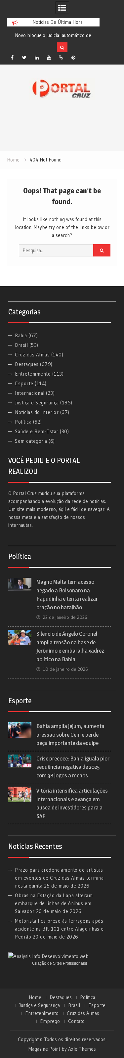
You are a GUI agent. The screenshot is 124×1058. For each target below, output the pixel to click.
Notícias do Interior (37, 412)
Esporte (24, 383)
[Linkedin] (36, 57)
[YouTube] (49, 57)
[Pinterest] (73, 57)
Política (23, 422)
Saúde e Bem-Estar (37, 431)
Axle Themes (82, 1049)
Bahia (21, 335)
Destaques (27, 364)
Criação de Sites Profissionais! (59, 963)
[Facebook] (12, 57)
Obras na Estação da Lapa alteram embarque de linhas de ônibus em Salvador (54, 903)
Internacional (30, 393)
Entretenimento (33, 374)
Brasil (21, 345)
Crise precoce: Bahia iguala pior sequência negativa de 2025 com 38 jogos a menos (72, 767)
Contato (76, 1021)
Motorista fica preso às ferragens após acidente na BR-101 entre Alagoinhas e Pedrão (59, 929)
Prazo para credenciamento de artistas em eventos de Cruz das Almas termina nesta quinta (59, 878)
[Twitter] (24, 57)
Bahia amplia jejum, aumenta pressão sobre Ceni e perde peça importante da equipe (70, 734)
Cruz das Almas (32, 354)
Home (35, 997)
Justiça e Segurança (37, 402)
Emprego (50, 1021)
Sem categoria (31, 441)
